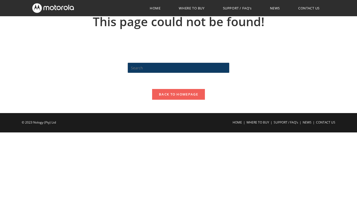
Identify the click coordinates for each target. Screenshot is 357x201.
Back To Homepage (178, 94)
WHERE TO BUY (257, 122)
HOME (237, 122)
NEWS (307, 122)
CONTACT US (325, 122)
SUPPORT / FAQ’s (286, 122)
